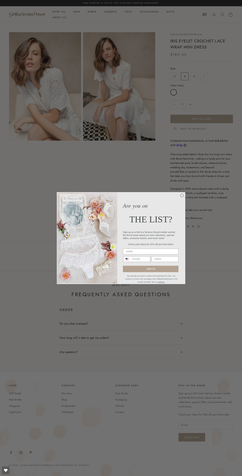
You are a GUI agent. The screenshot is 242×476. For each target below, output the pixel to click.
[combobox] (126, 259)
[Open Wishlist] (5, 470)
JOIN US (150, 269)
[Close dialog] (182, 195)
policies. (161, 282)
